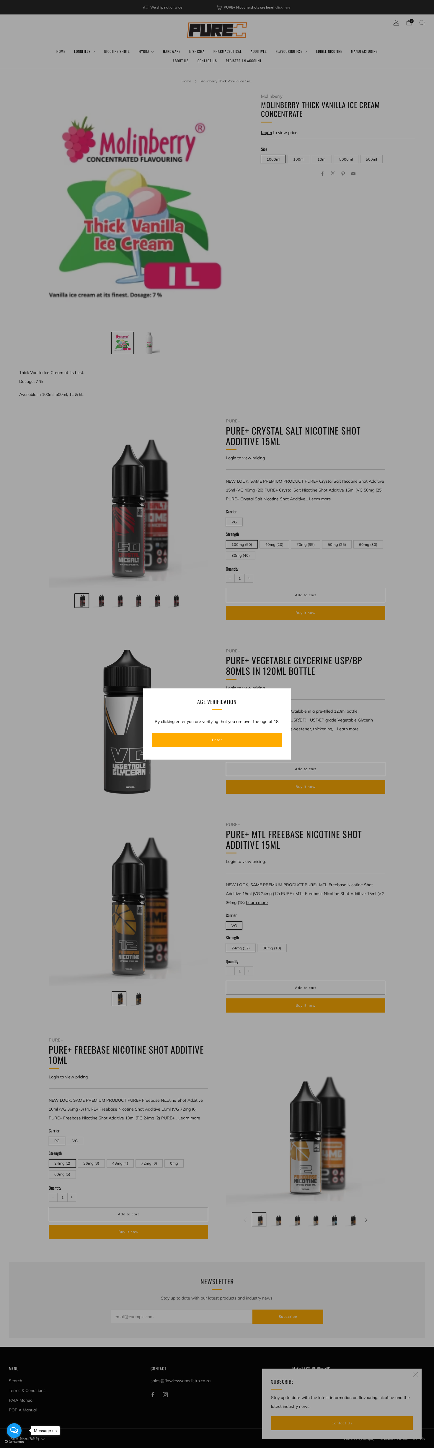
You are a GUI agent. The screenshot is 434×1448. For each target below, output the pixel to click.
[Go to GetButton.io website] (14, 1442)
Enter (217, 740)
